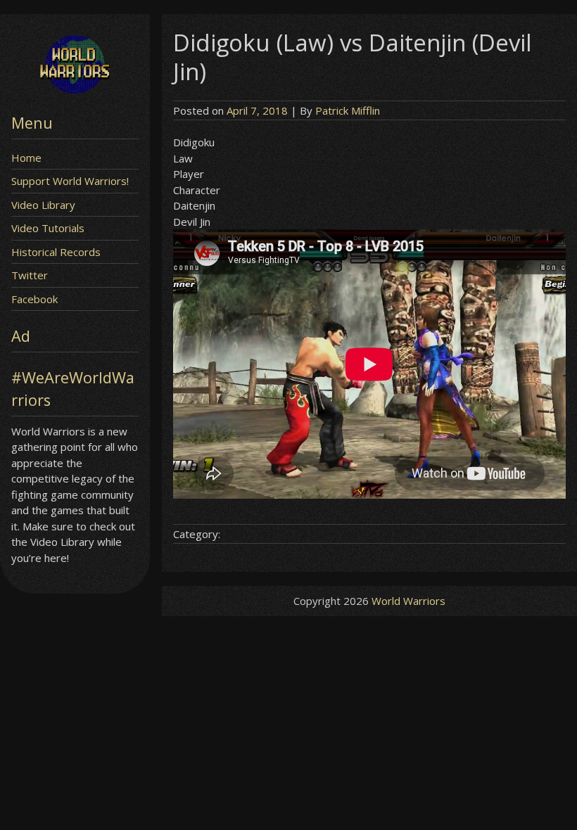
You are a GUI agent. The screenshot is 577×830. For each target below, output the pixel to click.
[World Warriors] (74, 89)
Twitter (29, 275)
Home (26, 158)
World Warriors (408, 601)
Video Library (43, 205)
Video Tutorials (47, 228)
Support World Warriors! (70, 181)
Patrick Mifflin (347, 110)
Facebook (34, 299)
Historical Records (56, 252)
